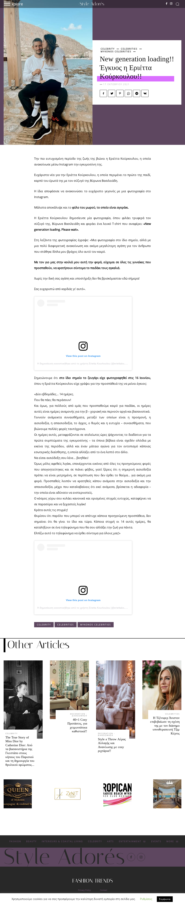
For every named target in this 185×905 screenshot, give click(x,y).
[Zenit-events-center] (67, 793)
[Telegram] (136, 93)
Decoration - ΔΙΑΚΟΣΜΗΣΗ (78, 715)
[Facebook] (166, 3)
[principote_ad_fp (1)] (167, 793)
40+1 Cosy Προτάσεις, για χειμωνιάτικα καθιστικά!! (77, 725)
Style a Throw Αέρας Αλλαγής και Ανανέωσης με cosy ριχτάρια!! (112, 745)
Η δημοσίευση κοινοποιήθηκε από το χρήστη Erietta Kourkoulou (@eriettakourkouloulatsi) (88, 363)
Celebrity (108, 49)
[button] (177, 4)
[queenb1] (18, 793)
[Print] (117, 793)
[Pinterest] (120, 93)
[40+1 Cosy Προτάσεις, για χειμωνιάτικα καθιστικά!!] (69, 689)
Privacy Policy (84, 890)
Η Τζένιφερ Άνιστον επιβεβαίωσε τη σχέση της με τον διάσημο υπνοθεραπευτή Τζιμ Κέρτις (165, 725)
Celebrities (129, 49)
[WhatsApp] (128, 93)
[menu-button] (7, 3)
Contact (103, 890)
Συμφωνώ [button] (165, 899)
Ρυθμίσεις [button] (146, 899)
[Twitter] (111, 93)
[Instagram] (171, 3)
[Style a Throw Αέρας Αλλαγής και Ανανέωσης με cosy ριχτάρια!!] (115, 699)
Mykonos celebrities (116, 52)
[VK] (145, 93)
